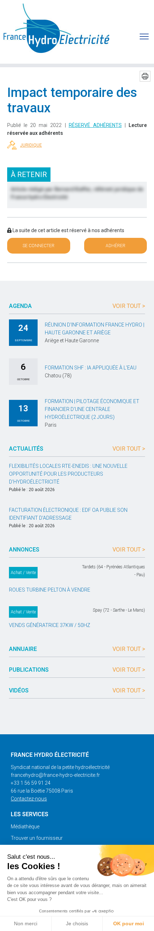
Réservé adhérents (95, 125)
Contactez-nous (29, 799)
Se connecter (38, 245)
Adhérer (115, 245)
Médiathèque (25, 826)
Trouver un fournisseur (37, 838)
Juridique (31, 145)
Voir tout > (128, 306)
